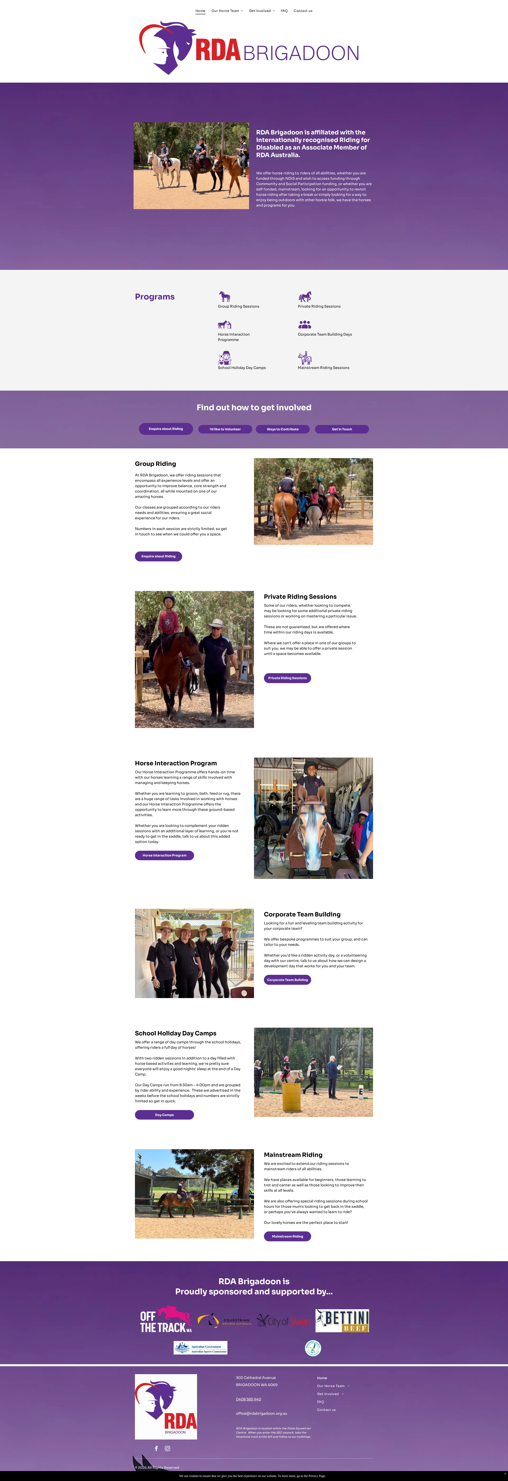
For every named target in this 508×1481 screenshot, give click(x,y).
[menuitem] (200, 10)
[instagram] (167, 1449)
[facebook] (156, 1449)
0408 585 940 (248, 1399)
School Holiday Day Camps (242, 368)
